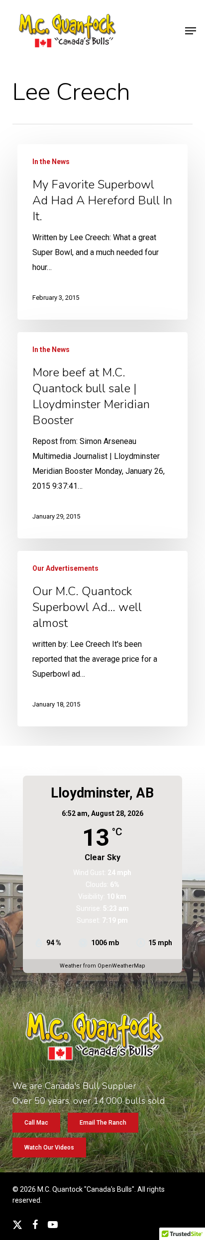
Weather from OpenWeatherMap (102, 966)
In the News (51, 162)
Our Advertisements (65, 568)
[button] (190, 31)
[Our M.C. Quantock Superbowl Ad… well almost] (102, 638)
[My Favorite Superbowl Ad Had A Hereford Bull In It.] (102, 232)
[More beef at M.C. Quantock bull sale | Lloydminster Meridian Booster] (102, 435)
